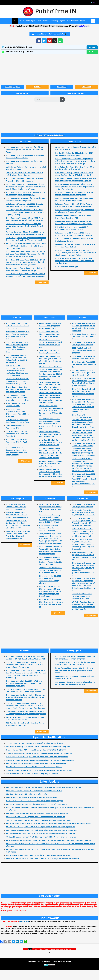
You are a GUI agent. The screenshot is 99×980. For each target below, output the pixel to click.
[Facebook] (88, 2)
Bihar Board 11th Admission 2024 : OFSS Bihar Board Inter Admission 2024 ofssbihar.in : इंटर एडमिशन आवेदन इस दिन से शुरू (24, 683)
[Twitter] (91, 2)
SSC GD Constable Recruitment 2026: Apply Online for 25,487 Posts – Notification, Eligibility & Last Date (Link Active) (26, 246)
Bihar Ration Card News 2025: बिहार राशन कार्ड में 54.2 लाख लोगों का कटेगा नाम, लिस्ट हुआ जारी (35, 817)
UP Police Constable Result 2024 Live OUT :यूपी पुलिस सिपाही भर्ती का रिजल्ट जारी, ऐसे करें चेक (83, 372)
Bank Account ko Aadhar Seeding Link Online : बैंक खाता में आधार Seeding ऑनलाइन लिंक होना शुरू (38, 855)
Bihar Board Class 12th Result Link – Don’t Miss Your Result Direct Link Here (18, 326)
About (46, 949)
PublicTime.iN (55, 11)
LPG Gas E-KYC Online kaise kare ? (49, 135)
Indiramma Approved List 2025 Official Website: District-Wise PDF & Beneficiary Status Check (39, 753)
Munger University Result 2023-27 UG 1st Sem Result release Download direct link (17, 515)
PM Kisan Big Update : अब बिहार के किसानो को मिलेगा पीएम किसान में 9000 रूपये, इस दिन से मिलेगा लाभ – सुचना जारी (41, 837)
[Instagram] (94, 2)
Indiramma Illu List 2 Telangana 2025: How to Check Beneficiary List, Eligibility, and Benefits (39, 770)
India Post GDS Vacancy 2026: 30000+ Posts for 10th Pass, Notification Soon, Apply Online (38, 746)
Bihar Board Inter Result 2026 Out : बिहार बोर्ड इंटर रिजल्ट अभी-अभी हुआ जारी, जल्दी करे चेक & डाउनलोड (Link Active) (24, 149)
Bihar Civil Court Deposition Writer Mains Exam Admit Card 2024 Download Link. (50, 434)
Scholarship (62, 86)
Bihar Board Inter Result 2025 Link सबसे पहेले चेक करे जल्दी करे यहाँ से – (84, 364)
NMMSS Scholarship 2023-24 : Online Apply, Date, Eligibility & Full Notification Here (50, 570)
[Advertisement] (49, 69)
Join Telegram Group (24, 93)
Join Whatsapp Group (74, 93)
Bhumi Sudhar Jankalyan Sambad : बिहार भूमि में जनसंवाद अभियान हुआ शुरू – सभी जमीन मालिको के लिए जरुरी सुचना (24, 226)
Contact (68, 949)
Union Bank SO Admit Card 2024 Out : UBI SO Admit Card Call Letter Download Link (50, 442)
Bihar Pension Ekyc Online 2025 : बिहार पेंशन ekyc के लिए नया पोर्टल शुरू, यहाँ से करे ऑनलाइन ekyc (37, 813)
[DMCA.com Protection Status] (49, 965)
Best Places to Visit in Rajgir (66, 266)
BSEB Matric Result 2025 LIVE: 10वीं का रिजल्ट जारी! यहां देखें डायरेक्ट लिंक (83, 350)
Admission (86, 86)
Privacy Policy (38, 949)
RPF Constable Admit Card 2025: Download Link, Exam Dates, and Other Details (49, 334)
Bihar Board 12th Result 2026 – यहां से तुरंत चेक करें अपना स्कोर (26, 794)
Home (30, 949)
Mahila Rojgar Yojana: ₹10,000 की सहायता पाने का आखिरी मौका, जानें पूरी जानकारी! (31, 797)
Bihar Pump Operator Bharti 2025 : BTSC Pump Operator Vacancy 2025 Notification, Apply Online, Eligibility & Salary (25, 212)
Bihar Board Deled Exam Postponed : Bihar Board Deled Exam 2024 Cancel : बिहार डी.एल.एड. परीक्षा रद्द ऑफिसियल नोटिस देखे (51, 410)
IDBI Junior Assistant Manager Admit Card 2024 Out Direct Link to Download (50, 463)
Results (37, 86)
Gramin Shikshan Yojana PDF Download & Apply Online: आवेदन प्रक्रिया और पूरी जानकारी (17, 381)
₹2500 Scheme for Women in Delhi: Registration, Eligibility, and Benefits (32, 773)
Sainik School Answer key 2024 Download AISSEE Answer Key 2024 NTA (82, 596)
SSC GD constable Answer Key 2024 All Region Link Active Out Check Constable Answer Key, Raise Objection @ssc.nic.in (83, 544)
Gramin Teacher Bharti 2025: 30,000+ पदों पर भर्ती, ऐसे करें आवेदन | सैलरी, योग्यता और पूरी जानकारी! (18, 389)
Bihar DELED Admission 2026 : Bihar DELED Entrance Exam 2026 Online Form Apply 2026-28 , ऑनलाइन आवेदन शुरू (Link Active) (25, 665)
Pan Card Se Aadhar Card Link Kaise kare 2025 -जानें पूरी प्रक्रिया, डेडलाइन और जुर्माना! (34, 743)
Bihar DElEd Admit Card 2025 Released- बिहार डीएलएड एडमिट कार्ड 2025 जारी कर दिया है (50, 326)
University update (12, 86)
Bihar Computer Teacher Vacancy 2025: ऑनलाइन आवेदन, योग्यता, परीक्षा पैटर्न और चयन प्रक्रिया (17, 397)
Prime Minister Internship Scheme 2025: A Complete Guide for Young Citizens (16, 507)
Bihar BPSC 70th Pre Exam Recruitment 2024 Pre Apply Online (17, 442)
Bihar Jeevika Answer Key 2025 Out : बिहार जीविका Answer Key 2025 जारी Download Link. (83, 512)
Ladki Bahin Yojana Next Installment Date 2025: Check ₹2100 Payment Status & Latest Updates (40, 760)
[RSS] (49, 952)
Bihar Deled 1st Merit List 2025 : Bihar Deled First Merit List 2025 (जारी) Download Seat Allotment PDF (43, 858)
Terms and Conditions (57, 949)
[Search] (94, 21)
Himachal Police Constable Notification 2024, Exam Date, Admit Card (17, 434)
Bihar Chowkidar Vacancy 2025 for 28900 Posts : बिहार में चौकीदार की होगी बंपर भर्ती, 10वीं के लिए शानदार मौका (40, 827)
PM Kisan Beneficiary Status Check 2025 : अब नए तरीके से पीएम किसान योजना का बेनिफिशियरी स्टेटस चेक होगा (40, 833)
